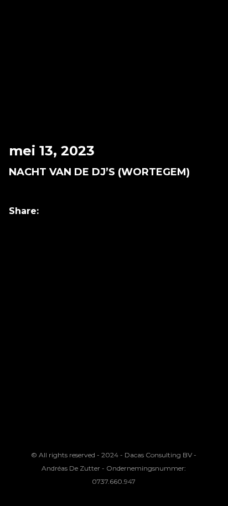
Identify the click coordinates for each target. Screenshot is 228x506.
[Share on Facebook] (52, 211)
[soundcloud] (106, 434)
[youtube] (134, 440)
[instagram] (51, 434)
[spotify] (162, 434)
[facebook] (78, 434)
